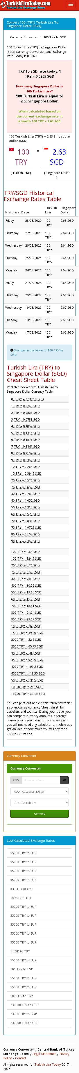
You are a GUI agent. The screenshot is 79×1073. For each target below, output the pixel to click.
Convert (39, 814)
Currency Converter (25, 768)
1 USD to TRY (20, 951)
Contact (20, 1058)
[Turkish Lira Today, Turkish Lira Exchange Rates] (26, 5)
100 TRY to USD (21, 969)
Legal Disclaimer (44, 1054)
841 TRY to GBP (21, 889)
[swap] (64, 780)
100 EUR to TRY (21, 996)
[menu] (71, 4)
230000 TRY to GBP (24, 1005)
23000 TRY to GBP (23, 1014)
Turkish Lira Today (47, 1064)
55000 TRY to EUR (23, 853)
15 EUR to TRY (20, 898)
